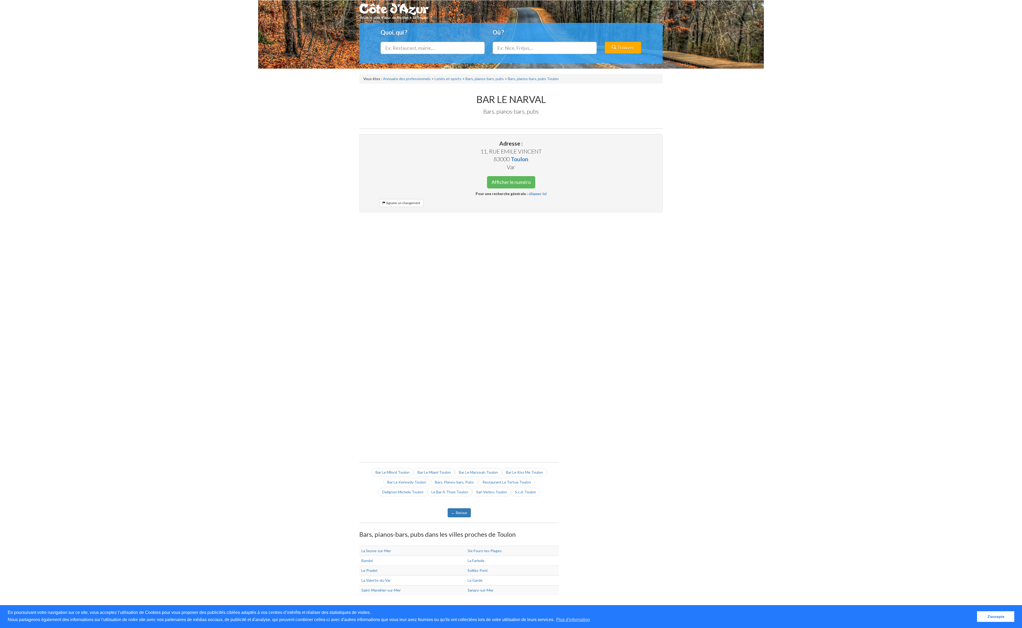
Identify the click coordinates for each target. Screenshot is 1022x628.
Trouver (625, 47)
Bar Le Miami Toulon (434, 472)
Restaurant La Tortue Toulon (507, 482)
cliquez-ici (538, 193)
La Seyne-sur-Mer (376, 550)
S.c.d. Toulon (525, 492)
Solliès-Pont (478, 570)
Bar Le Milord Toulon (393, 472)
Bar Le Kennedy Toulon (406, 482)
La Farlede (476, 560)
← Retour (459, 512)
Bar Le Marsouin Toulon (478, 472)
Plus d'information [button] (573, 619)
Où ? (498, 32)
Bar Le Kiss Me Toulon (524, 472)
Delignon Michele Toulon (402, 492)
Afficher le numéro (511, 182)
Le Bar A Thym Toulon (449, 492)
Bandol (367, 560)
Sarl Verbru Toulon (491, 492)
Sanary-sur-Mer (480, 590)
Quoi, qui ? (394, 32)
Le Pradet (369, 570)
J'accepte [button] (995, 616)
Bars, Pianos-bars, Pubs (454, 482)
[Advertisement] (511, 255)
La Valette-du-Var (376, 580)
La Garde (475, 580)
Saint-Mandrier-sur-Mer (381, 590)
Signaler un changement (402, 203)
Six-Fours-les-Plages (485, 550)
